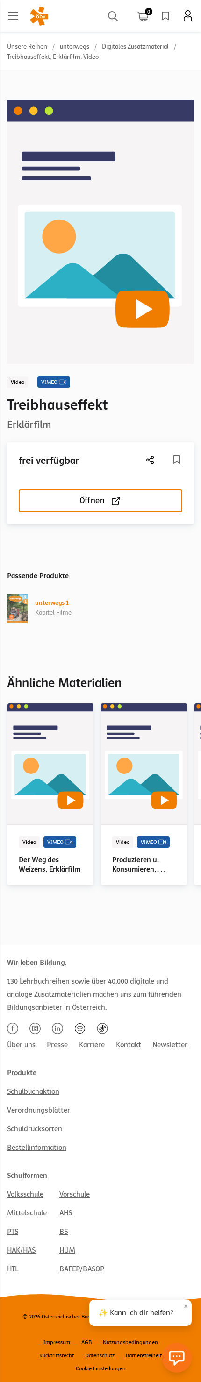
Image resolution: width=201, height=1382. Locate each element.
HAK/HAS (21, 1250)
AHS (65, 1213)
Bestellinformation (36, 1147)
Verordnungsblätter (38, 1110)
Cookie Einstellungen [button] (101, 1368)
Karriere (92, 1045)
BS (63, 1231)
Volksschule (25, 1194)
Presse (57, 1045)
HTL (12, 1269)
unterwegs (74, 46)
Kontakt (128, 1045)
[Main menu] (13, 15)
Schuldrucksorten (34, 1129)
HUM (67, 1250)
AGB (86, 1342)
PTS (12, 1231)
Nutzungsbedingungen (130, 1342)
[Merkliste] (165, 15)
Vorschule (74, 1194)
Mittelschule (27, 1213)
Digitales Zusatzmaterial (135, 46)
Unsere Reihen (27, 46)
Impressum (56, 1342)
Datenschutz (100, 1355)
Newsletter (169, 1045)
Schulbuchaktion (33, 1091)
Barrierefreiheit (144, 1355)
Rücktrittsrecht (56, 1355)
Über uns (21, 1045)
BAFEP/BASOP (81, 1269)
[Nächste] (150, 460)
